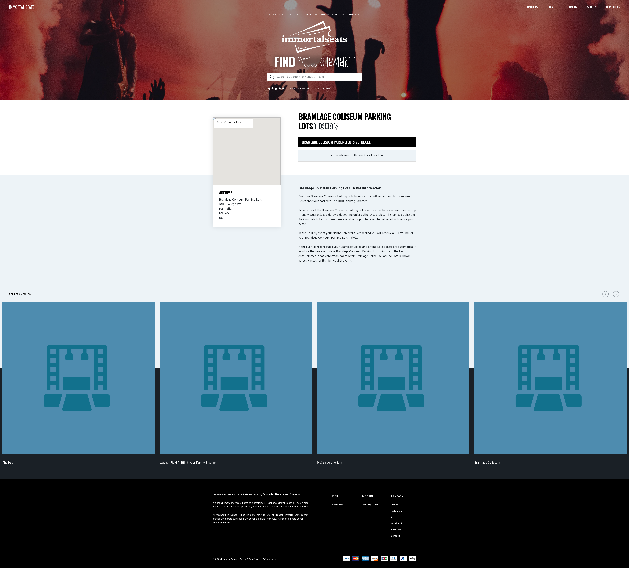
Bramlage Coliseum (487, 463)
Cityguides (613, 7)
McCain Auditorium (329, 463)
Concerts (531, 7)
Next (616, 294)
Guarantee (337, 505)
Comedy (572, 7)
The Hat (7, 463)
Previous (605, 294)
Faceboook (397, 523)
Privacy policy (270, 559)
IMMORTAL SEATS (22, 7)
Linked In (396, 505)
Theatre (552, 7)
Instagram (396, 511)
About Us (396, 529)
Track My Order (370, 505)
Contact (395, 536)
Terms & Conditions (250, 559)
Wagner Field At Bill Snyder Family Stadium (188, 463)
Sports (591, 7)
